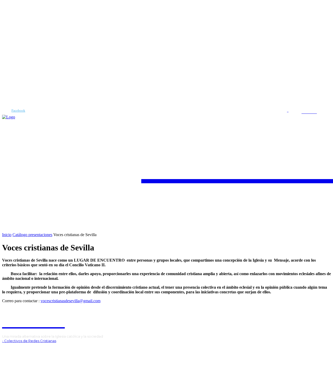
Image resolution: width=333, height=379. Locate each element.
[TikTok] (19, 349)
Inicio (6, 234)
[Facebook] (4, 110)
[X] (26, 349)
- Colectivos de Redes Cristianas (29, 341)
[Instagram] (11, 349)
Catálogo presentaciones (32, 234)
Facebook (18, 110)
